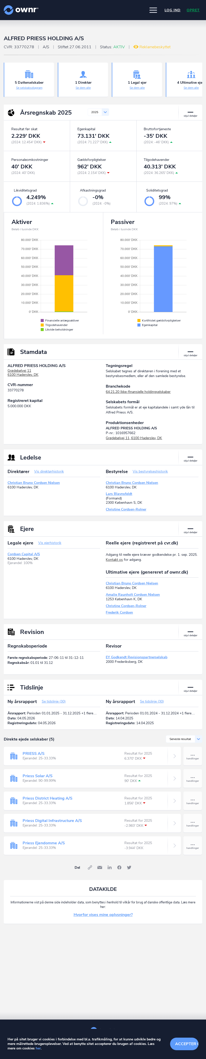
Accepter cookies (186, 1044)
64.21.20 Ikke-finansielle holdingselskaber (138, 391)
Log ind (173, 10)
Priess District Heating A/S (47, 798)
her (38, 1048)
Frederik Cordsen (119, 612)
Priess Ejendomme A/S (44, 843)
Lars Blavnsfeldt (119, 493)
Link (89, 867)
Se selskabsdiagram (29, 88)
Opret (193, 10)
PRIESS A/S (33, 753)
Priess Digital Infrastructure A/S (52, 820)
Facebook (119, 867)
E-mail (99, 867)
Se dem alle (83, 88)
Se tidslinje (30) (54, 701)
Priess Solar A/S (38, 776)
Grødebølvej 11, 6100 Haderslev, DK (134, 438)
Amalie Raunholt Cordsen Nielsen (133, 594)
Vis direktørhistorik (49, 471)
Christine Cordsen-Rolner (126, 509)
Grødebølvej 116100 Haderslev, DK (23, 372)
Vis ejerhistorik (49, 542)
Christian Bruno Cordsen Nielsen (34, 482)
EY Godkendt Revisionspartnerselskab (136, 657)
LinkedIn (109, 867)
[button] (153, 10)
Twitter (129, 867)
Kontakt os (114, 559)
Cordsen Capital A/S (24, 554)
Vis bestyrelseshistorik (150, 471)
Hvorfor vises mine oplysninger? (103, 914)
